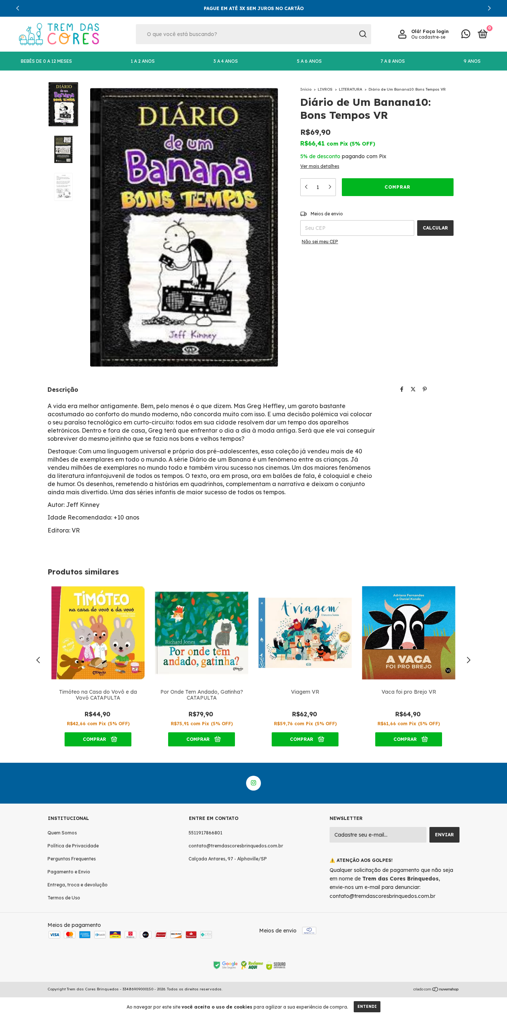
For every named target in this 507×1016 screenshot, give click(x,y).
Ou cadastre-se (428, 37)
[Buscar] (362, 34)
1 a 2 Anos (143, 61)
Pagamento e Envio (69, 872)
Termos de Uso (64, 898)
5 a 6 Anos (309, 61)
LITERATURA (350, 89)
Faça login (436, 31)
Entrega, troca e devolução (78, 885)
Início (305, 89)
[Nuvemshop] (436, 990)
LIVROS (325, 89)
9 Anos (472, 61)
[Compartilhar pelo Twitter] (413, 389)
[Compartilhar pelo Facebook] (401, 389)
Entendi (367, 1006)
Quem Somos (62, 833)
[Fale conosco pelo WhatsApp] (466, 35)
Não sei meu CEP (320, 241)
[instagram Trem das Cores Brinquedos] (253, 783)
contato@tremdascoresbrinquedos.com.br (236, 846)
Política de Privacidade (73, 846)
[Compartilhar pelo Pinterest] (425, 389)
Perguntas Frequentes (72, 859)
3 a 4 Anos (225, 61)
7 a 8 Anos (392, 61)
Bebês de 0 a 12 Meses (46, 61)
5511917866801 (205, 833)
